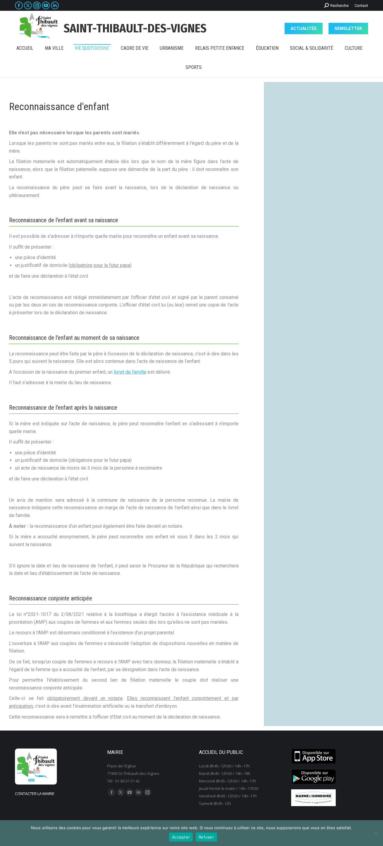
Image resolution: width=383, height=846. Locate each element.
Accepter (181, 837)
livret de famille (130, 372)
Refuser (206, 837)
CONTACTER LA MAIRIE (34, 793)
